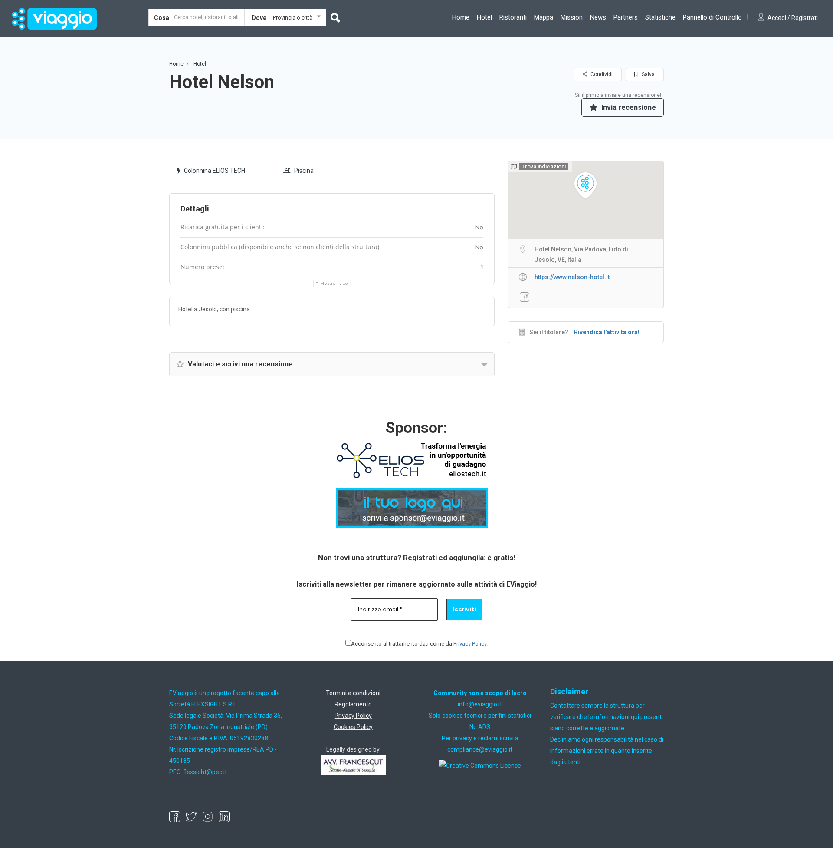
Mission (572, 17)
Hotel (484, 17)
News (598, 17)
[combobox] (285, 19)
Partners (625, 17)
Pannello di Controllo (712, 17)
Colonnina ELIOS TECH (214, 170)
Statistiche (660, 17)
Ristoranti (513, 17)
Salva (647, 74)
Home (460, 17)
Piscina (304, 170)
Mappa (543, 17)
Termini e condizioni (353, 693)
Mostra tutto (334, 283)
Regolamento (353, 704)
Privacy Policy (469, 643)
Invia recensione (628, 107)
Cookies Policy (353, 726)
